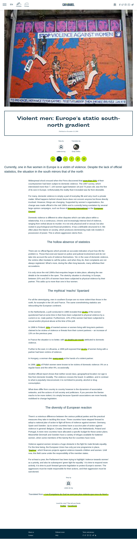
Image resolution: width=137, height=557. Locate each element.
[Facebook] (120, 5)
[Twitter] (122, 5)
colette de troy (61, 151)
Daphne (32, 450)
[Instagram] (125, 5)
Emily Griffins (76, 151)
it (71, 159)
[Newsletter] (132, 5)
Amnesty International (78, 208)
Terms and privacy (88, 532)
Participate (19, 6)
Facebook (72, 506)
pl (78, 159)
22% (48, 327)
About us (31, 532)
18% (38, 364)
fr (59, 159)
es (65, 159)
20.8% (85, 312)
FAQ (56, 535)
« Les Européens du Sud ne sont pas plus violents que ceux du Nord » (76, 494)
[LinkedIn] (95, 535)
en (11, 4)
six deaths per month (74, 340)
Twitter (63, 506)
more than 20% (90, 181)
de (84, 159)
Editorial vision (60, 532)
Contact (30, 535)
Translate (26, 6)
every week (58, 358)
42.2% (84, 349)
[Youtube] (129, 5)
